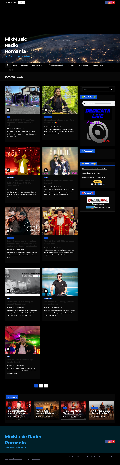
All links (24, 65)
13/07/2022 (49, 247)
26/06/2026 (41, 416)
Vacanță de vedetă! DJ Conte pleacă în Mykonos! (59, 242)
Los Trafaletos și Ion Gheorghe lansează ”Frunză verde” (20, 302)
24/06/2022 (12, 307)
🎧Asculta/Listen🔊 (56, 65)
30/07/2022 (11, 249)
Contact (10, 70)
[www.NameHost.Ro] (98, 200)
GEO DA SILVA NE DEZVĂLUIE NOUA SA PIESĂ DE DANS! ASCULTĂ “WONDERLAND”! (21, 183)
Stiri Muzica (83, 65)
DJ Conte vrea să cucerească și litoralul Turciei (20, 360)
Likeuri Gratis (98, 65)
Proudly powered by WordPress (13, 459)
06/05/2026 (96, 416)
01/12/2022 (49, 126)
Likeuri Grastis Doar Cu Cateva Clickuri (94, 169)
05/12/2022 (11, 129)
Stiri (8, 117)
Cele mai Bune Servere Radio (91, 173)
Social (71, 65)
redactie (21, 129)
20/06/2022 (12, 365)
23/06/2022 (49, 307)
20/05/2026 (68, 416)
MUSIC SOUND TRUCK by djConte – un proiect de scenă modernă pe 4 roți (21, 122)
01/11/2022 (49, 186)
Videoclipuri (48, 117)
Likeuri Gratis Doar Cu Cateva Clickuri (94, 177)
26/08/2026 (13, 416)
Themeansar (36, 459)
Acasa (15, 65)
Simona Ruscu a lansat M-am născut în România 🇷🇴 (59, 121)
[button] (114, 67)
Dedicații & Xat (38, 65)
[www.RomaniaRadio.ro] (102, 207)
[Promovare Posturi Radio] (90, 207)
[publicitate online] (98, 204)
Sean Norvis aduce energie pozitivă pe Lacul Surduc (59, 302)
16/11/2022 (11, 189)
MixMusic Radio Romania (16, 45)
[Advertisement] (60, 20)
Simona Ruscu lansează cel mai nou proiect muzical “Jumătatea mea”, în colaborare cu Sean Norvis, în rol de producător (22, 245)
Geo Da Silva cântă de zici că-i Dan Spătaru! (58, 181)
